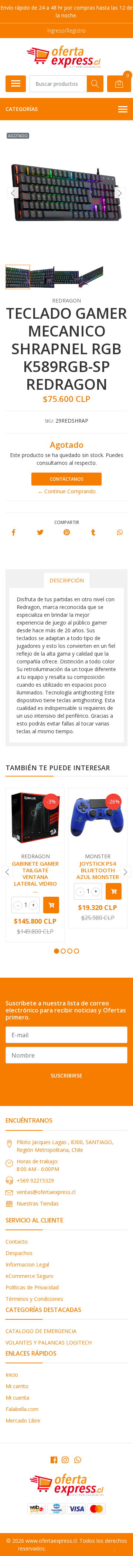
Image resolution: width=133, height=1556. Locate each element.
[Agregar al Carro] (51, 905)
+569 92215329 (35, 1180)
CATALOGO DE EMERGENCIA (41, 1331)
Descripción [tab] (67, 580)
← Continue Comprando (67, 491)
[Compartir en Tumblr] (93, 532)
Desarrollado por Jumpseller (80, 1548)
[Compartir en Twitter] (40, 532)
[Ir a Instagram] (65, 1460)
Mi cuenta (17, 1397)
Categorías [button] (22, 108)
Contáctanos (66, 479)
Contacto (17, 1241)
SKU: (49, 421)
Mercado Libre (23, 1420)
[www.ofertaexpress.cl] (63, 57)
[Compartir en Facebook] (13, 532)
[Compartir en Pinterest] (67, 532)
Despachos (19, 1252)
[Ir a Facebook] (54, 1460)
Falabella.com (22, 1409)
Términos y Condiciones (34, 1298)
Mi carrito (17, 1386)
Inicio (12, 1374)
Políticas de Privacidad (32, 1287)
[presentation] (12, 192)
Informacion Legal (27, 1264)
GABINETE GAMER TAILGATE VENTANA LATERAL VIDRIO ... (35, 877)
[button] (56, 951)
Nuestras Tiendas (38, 1203)
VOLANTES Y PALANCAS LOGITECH (49, 1342)
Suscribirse (66, 1075)
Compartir (66, 522)
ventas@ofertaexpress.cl (46, 1191)
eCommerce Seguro (30, 1275)
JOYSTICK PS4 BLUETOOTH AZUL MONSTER (97, 870)
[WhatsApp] (77, 1460)
